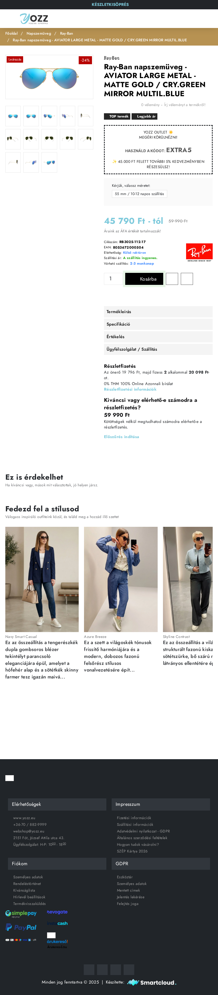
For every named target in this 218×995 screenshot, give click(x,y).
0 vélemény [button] (150, 104)
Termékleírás (119, 312)
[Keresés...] (184, 18)
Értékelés (116, 337)
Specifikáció (118, 324)
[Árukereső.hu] (57, 941)
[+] (119, 276)
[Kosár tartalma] (208, 18)
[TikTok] (115, 969)
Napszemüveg (39, 33)
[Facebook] (89, 969)
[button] (144, 279)
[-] (119, 282)
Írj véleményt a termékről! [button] (185, 104)
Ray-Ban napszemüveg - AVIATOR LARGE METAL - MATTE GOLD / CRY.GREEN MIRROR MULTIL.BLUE (100, 40)
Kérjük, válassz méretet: (131, 185)
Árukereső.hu (57, 947)
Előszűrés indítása (121, 437)
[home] (11, 33)
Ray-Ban (66, 33)
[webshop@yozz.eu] (129, 969)
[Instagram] (102, 969)
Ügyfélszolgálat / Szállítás (132, 349)
